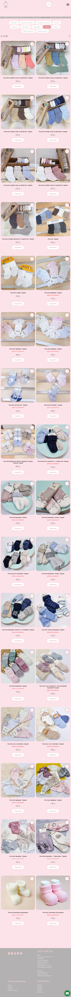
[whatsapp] (15, 953)
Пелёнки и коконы (42, 31)
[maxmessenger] (21, 953)
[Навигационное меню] (68, 5)
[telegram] (12, 953)
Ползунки (56, 22)
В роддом (39, 988)
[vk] (9, 953)
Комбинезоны (25, 27)
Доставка (10, 986)
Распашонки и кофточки (43, 22)
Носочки (47, 27)
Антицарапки (36, 27)
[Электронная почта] (18, 953)
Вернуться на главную (27, 22)
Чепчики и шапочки (28, 31)
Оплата (10, 985)
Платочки (56, 27)
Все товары (14, 22)
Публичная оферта (13, 990)
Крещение (40, 992)
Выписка (39, 990)
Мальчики (39, 986)
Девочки (39, 985)
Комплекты (14, 27)
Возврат (10, 988)
